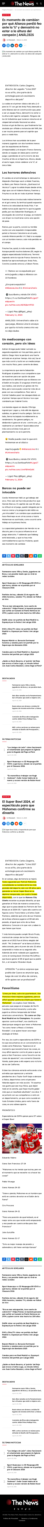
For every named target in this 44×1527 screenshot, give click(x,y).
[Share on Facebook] (4, 45)
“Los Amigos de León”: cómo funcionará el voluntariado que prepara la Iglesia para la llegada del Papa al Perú (24, 749)
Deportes (6, 15)
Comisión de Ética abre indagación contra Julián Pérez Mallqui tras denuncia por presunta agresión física (26, 719)
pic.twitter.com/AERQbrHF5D (19, 305)
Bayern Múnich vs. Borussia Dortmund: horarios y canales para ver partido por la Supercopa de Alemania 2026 (20, 642)
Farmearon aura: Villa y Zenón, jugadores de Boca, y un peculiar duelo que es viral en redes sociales (21, 574)
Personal (12, 40)
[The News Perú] (22, 3)
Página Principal (7, 10)
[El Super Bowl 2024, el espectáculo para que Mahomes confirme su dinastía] (22, 842)
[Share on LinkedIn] (12, 45)
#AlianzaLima (12, 288)
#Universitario (30, 288)
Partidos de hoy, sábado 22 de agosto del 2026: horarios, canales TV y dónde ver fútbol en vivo (21, 597)
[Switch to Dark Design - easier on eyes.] (41, 3)
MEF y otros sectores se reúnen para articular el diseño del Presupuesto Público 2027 (26, 729)
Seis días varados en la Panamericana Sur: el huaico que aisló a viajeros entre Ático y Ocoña (27, 698)
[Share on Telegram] (20, 45)
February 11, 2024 (13, 315)
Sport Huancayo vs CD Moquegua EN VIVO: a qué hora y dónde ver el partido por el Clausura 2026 (21, 585)
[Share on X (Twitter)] (8, 45)
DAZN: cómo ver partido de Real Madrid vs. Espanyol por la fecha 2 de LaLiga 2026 (20, 621)
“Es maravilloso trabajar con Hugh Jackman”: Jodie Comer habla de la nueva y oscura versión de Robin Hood (23, 778)
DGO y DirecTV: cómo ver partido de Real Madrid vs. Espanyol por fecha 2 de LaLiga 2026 (20, 631)
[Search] (37, 3)
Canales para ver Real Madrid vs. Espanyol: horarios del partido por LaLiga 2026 (20, 653)
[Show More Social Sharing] (25, 45)
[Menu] (3, 3)
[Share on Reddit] (16, 45)
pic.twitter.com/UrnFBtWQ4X (19, 469)
